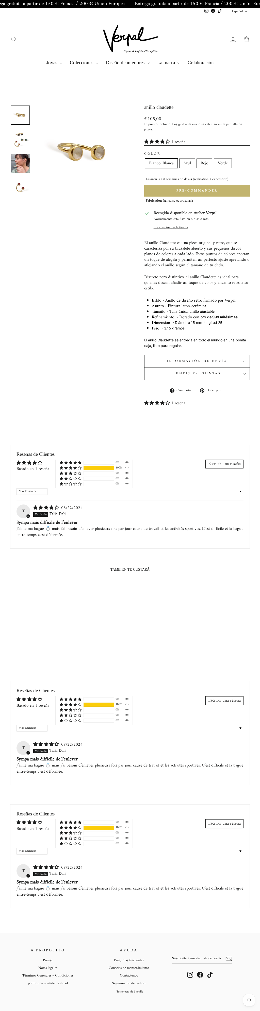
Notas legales (47, 968)
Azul (187, 163)
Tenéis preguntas (197, 374)
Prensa (48, 960)
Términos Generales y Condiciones (47, 975)
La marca (166, 62)
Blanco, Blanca (161, 163)
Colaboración (201, 62)
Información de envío (197, 361)
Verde (223, 163)
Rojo (204, 163)
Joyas (52, 62)
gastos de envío (189, 124)
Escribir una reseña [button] (224, 464)
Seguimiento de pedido (128, 983)
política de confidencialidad (48, 983)
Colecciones (82, 62)
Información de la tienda (171, 227)
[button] (157, 142)
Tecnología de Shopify (130, 992)
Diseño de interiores (126, 62)
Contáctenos (129, 975)
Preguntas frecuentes (129, 960)
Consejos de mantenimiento (129, 968)
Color (152, 154)
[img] (46, 508)
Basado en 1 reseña (33, 469)
